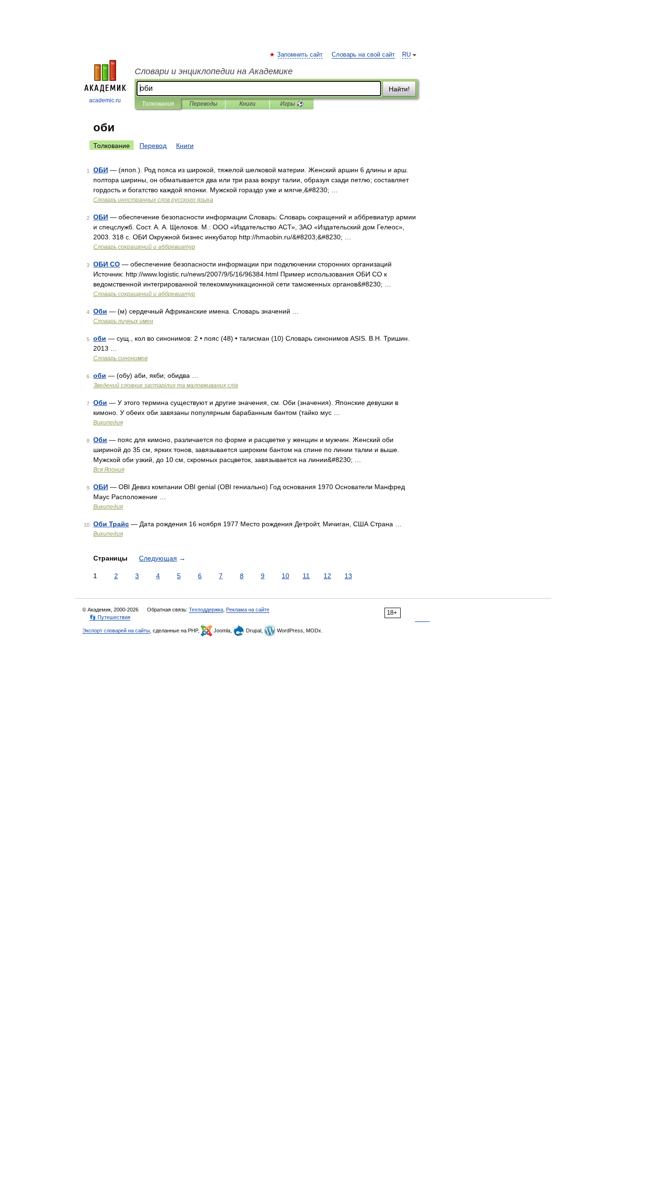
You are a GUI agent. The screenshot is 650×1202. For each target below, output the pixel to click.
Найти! (399, 89)
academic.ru (105, 100)
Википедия (108, 422)
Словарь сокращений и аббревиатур (144, 247)
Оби (100, 311)
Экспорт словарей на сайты (116, 630)
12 (327, 576)
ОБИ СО (106, 264)
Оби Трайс (111, 524)
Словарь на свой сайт (363, 54)
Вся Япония (108, 469)
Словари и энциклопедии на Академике (214, 71)
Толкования (158, 103)
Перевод (153, 145)
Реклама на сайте (247, 609)
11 (306, 576)
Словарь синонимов (120, 358)
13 (348, 576)
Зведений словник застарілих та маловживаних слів (165, 385)
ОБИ (100, 170)
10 (285, 576)
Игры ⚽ (292, 103)
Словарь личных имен (123, 321)
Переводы (203, 103)
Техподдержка (206, 609)
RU (406, 54)
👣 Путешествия (109, 617)
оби (99, 338)
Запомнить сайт (300, 54)
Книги (247, 103)
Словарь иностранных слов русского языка (153, 200)
